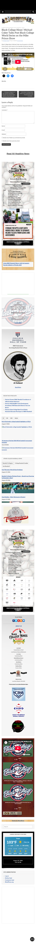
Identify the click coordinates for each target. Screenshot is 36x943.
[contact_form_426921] (32, 939)
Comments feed (9, 880)
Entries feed (8, 878)
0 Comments (20, 40)
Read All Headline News (18, 153)
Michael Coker (6, 40)
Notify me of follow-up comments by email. (14, 137)
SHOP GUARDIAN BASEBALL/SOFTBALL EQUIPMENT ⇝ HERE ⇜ (18, 243)
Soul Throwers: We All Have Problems (12, 469)
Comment (5, 110)
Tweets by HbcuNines (18, 820)
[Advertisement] (18, 283)
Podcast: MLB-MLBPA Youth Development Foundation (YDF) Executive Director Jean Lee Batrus (17, 405)
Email (3, 130)
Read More (18, 387)
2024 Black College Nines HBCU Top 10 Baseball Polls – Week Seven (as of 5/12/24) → (26, 94)
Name (3, 126)
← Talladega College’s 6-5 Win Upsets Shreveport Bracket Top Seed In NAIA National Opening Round (9, 94)
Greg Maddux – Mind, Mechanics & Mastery (13, 497)
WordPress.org (9, 882)
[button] (20, 759)
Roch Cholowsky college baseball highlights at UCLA (16, 421)
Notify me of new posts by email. (11, 141)
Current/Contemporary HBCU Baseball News (13, 27)
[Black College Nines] (18, 19)
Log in (7, 876)
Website (4, 134)
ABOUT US (19, 626)
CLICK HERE (18, 323)
